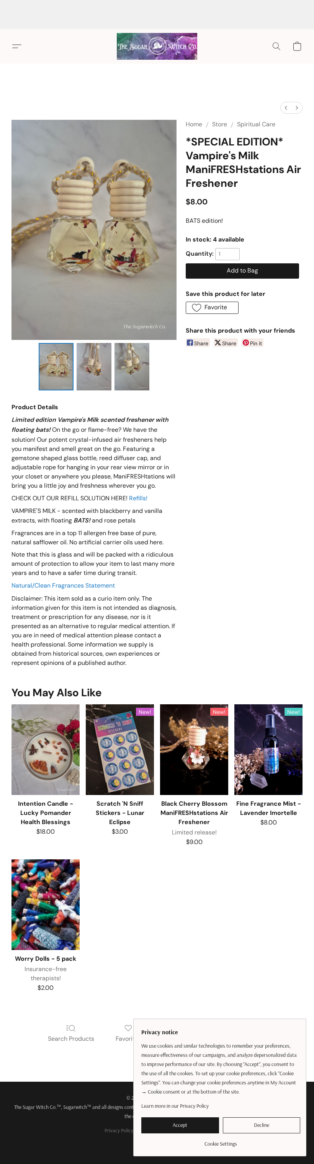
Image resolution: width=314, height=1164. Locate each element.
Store (219, 124)
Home (194, 124)
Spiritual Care (256, 124)
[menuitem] (286, 107)
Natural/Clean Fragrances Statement (63, 585)
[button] (157, 46)
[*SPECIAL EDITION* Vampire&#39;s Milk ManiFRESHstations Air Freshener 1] (94, 366)
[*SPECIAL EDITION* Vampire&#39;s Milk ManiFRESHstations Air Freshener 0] (56, 366)
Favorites (128, 1039)
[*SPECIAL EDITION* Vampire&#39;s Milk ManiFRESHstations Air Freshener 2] (131, 366)
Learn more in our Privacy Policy (175, 1105)
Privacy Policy (119, 1130)
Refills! (138, 498)
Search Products (71, 1039)
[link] (220, 1140)
